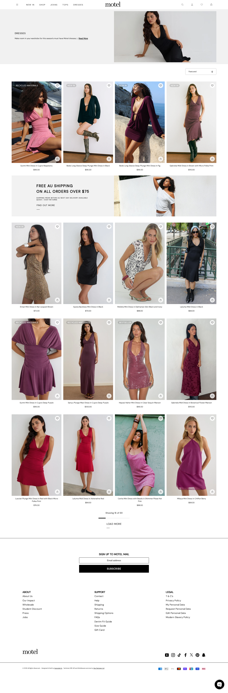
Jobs (25, 617)
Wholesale (28, 604)
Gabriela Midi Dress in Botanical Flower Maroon (191, 402)
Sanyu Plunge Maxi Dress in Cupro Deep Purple (88, 402)
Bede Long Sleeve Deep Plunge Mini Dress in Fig (139, 165)
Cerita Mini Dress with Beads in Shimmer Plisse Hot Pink (140, 499)
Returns (98, 608)
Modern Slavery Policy (178, 617)
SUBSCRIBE (114, 568)
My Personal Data (175, 604)
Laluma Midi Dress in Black (191, 307)
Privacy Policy (173, 600)
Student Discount (32, 608)
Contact (98, 596)
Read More (83, 38)
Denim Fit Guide (103, 621)
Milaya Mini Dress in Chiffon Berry (191, 498)
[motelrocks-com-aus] (113, 4)
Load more (114, 524)
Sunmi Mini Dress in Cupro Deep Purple (37, 402)
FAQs (97, 617)
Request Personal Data (178, 608)
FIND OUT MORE (46, 205)
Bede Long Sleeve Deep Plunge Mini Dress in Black (88, 165)
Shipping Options (103, 613)
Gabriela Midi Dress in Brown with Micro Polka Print (191, 165)
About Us (27, 596)
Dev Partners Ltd (99, 668)
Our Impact (28, 600)
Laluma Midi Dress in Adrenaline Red (88, 498)
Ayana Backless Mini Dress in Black (88, 307)
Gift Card (99, 630)
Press (25, 613)
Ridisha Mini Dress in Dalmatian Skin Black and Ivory (139, 307)
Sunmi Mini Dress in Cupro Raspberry (36, 165)
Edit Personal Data (176, 613)
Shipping (99, 604)
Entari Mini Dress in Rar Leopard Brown (36, 307)
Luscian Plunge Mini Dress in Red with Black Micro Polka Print (36, 499)
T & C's (169, 596)
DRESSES (78, 5)
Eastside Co (58, 668)
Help (96, 600)
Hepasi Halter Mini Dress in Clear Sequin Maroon (140, 402)
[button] (57, 85)
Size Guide (100, 625)
